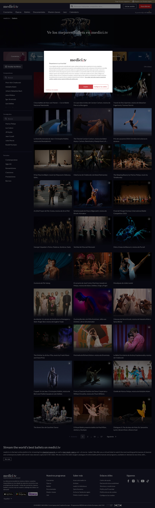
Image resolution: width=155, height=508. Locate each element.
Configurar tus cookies (100, 86)
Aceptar (86, 86)
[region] (78, 72)
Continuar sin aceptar (52, 90)
